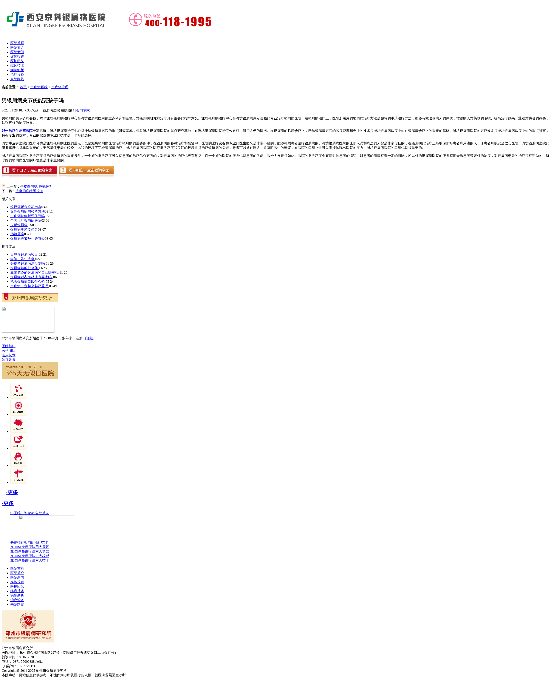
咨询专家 (83, 110)
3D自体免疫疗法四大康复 (29, 547)
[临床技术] (18, 397)
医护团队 (17, 61)
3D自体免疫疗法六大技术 (29, 560)
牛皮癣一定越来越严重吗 (29, 286)
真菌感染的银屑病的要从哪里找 (34, 272)
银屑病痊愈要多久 (24, 229)
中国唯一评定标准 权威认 (29, 513)
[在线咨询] (18, 431)
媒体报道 (17, 56)
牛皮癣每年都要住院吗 (27, 216)
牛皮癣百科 (39, 87)
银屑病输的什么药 (24, 268)
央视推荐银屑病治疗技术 (29, 542)
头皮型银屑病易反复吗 (28, 263)
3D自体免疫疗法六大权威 (29, 556)
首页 (23, 87)
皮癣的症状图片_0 (29, 191)
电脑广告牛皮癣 (22, 259)
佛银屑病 (17, 234)
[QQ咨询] (18, 465)
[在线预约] (18, 448)
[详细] (89, 338)
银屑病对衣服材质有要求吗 (31, 277)
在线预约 (67, 110)
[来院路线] (18, 482)
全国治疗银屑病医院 (25, 220)
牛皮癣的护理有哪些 (35, 186)
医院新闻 (17, 52)
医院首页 (17, 43)
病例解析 (17, 70)
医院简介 (17, 47)
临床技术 (17, 65)
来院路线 (17, 79)
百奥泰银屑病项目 (24, 254)
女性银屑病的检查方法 (27, 211)
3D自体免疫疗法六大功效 (29, 551)
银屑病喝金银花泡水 (25, 207)
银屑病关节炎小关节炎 (27, 238)
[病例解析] (18, 414)
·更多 (12, 492)
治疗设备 (17, 74)
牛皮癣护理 (59, 87)
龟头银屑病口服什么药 (28, 281)
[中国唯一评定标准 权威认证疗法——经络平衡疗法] (46, 539)
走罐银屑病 (19, 225)
